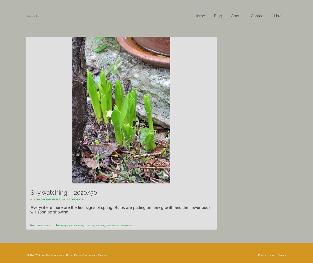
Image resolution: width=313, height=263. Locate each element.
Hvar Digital (32, 16)
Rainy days (84, 225)
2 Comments (75, 199)
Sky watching (98, 225)
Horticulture (44, 225)
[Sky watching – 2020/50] (121, 110)
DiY (35, 225)
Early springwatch (67, 225)
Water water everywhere (119, 225)
